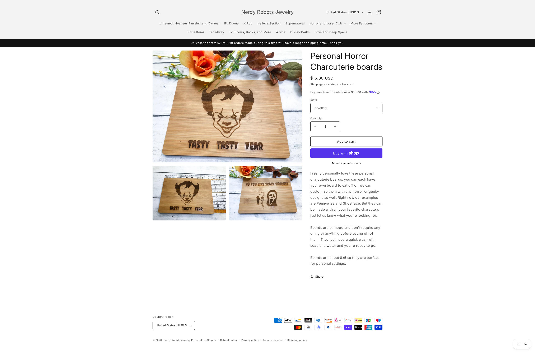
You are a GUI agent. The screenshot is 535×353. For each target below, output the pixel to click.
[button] (157, 12)
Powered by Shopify (203, 340)
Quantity (316, 118)
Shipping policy (297, 340)
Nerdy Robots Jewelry (177, 340)
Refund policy (228, 340)
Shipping (316, 84)
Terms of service (273, 340)
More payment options (346, 163)
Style (313, 99)
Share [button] (319, 276)
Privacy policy (250, 340)
